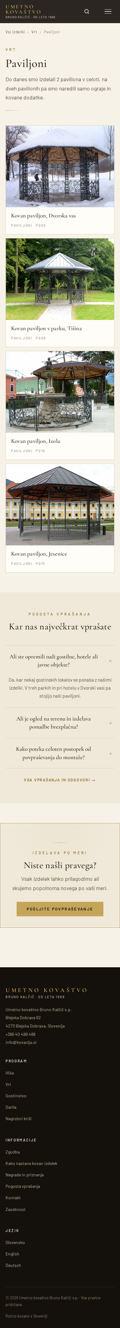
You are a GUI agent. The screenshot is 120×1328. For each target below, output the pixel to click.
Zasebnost (16, 1209)
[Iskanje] (87, 11)
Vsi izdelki (15, 31)
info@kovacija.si (21, 1042)
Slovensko (15, 1242)
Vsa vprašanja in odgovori (57, 779)
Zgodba (13, 1151)
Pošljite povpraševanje (60, 908)
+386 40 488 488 (20, 1034)
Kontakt (13, 1197)
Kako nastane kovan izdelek (31, 1163)
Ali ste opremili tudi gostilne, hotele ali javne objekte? (54, 660)
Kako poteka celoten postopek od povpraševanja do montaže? (53, 753)
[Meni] (108, 12)
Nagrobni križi (19, 1118)
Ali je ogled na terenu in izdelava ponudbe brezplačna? (53, 722)
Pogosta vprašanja (23, 1186)
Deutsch (13, 1265)
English (12, 1253)
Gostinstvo (16, 1095)
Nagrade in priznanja (25, 1174)
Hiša (10, 1072)
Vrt (34, 31)
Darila (11, 1107)
